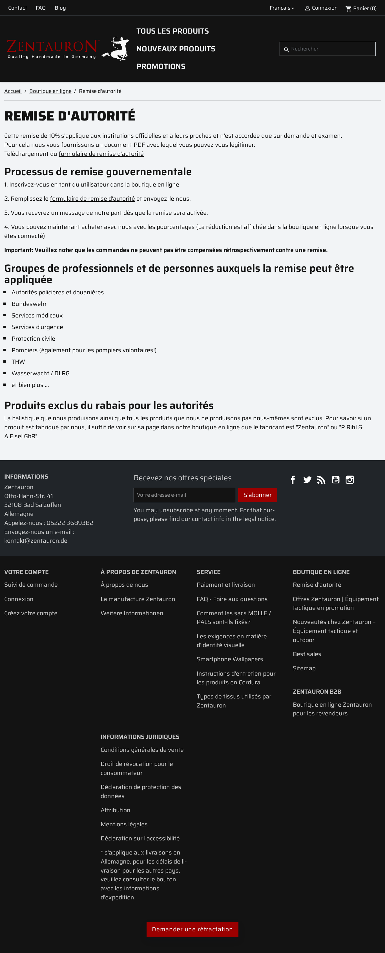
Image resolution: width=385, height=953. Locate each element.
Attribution (115, 810)
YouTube (336, 480)
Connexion (19, 599)
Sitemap (304, 668)
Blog (60, 8)
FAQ (41, 8)
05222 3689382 (70, 522)
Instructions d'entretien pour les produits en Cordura (236, 678)
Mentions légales (124, 824)
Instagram (350, 480)
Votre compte (26, 572)
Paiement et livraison (226, 584)
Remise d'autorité (317, 584)
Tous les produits (172, 31)
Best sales (307, 654)
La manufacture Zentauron (138, 599)
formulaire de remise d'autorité (101, 153)
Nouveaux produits (175, 49)
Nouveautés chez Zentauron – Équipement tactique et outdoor (334, 630)
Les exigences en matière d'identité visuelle (232, 641)
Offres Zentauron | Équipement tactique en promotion (336, 603)
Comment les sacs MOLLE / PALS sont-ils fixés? (234, 617)
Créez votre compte (30, 613)
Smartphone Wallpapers (230, 659)
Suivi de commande (31, 584)
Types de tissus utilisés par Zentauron (234, 701)
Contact (17, 8)
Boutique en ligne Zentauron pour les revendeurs (332, 709)
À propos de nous (124, 584)
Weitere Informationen (132, 613)
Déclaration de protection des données (141, 791)
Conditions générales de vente (142, 749)
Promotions (160, 66)
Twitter (308, 480)
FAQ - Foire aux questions (232, 599)
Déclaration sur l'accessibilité (140, 838)
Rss (322, 480)
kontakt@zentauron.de (35, 540)
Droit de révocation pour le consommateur (137, 768)
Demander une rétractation (192, 929)
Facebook (293, 480)
